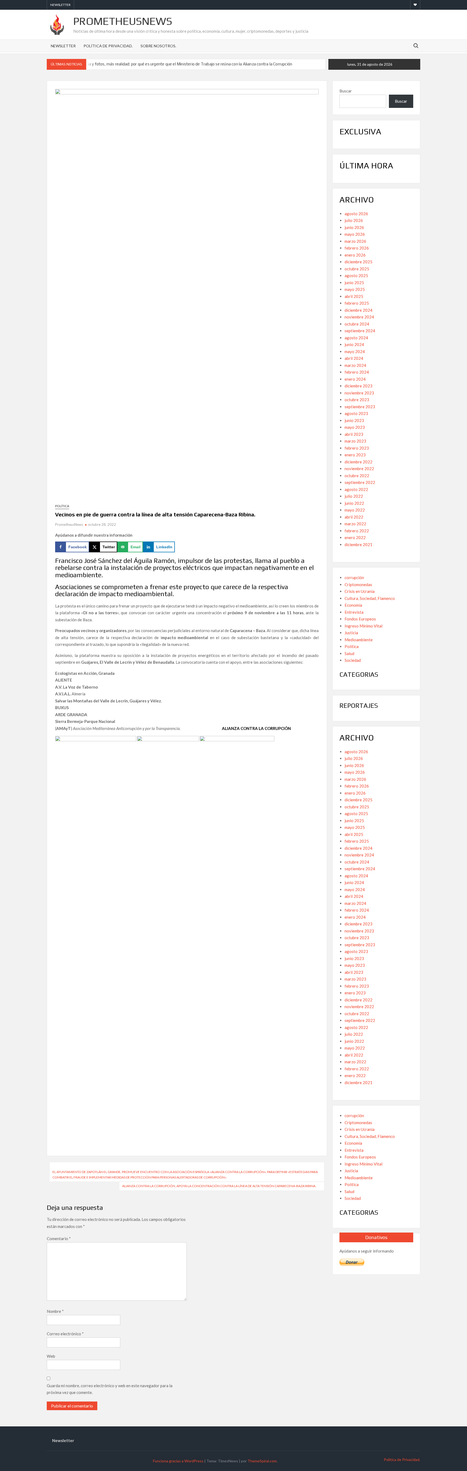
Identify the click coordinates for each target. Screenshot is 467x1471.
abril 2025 (354, 296)
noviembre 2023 (359, 392)
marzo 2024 (355, 365)
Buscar (345, 90)
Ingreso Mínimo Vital (363, 625)
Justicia (351, 632)
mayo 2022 (355, 509)
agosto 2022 (356, 489)
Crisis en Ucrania (360, 591)
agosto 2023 (356, 413)
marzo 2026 (355, 241)
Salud (349, 653)
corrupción (354, 577)
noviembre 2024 (359, 316)
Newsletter (60, 5)
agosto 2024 (356, 337)
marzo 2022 (355, 523)
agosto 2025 (356, 275)
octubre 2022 (357, 475)
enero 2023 (355, 454)
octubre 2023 (357, 399)
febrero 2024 (357, 372)
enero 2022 (355, 537)
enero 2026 (355, 255)
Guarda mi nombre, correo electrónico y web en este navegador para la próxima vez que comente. (109, 1389)
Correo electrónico (65, 1333)
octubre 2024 (357, 323)
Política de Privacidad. (108, 46)
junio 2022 (354, 503)
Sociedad (353, 660)
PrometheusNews (122, 21)
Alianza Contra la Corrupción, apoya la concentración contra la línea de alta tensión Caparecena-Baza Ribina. (219, 1186)
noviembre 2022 (359, 468)
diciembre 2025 (358, 261)
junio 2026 (354, 227)
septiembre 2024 (360, 330)
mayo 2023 (355, 427)
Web (51, 1356)
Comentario (59, 1238)
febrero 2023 (357, 448)
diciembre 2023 (358, 385)
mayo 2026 (355, 234)
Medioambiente (359, 639)
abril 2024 (354, 358)
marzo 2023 (355, 441)
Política (62, 506)
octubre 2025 (357, 268)
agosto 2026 (356, 213)
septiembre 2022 (360, 482)
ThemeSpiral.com (262, 1461)
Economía (353, 605)
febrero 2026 (357, 247)
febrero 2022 (357, 530)
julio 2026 (354, 220)
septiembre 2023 (360, 406)
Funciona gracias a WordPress (178, 1461)
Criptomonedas (358, 584)
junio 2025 (354, 282)
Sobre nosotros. (158, 46)
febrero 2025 (357, 303)
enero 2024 (355, 379)
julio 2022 (354, 496)
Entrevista (354, 612)
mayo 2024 (355, 351)
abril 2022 (354, 516)
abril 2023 (354, 434)
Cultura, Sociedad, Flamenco (370, 598)
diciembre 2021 (358, 544)
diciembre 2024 (358, 310)
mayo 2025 (355, 289)
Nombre (55, 1311)
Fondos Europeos (360, 618)
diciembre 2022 (358, 461)
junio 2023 (354, 420)
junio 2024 (354, 344)
